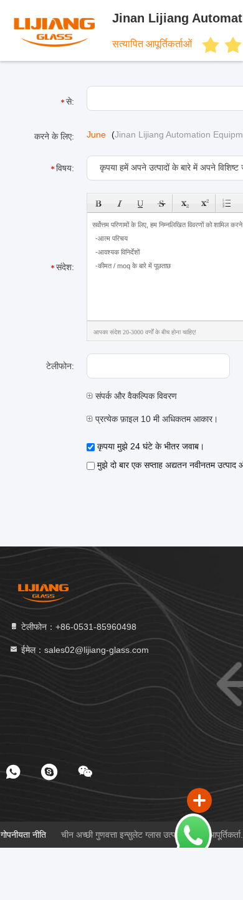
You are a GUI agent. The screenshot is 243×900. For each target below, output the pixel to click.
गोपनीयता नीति (23, 835)
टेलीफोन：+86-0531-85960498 (77, 627)
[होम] (43, 593)
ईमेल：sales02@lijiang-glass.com (84, 650)
